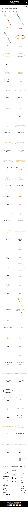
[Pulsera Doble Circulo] (7, 280)
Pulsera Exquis (7, 150)
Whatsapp (5, 472)
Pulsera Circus (7, 79)
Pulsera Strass (20, 327)
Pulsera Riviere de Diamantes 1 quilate (20, 310)
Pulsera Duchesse (8, 115)
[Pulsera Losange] (7, 174)
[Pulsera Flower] (7, 209)
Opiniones (22, 478)
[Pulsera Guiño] (7, 262)
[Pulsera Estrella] (20, 103)
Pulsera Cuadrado (8, 362)
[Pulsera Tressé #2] (7, 156)
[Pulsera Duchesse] (7, 103)
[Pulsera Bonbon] (20, 68)
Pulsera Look (8, 345)
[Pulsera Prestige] (20, 209)
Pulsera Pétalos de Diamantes (20, 45)
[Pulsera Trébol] (20, 368)
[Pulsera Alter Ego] (20, 422)
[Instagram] (12, 481)
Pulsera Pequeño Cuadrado (20, 239)
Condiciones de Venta (22, 491)
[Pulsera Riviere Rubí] (7, 14)
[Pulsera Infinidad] (20, 386)
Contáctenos (5, 476)
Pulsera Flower (7, 220)
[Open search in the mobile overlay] (14, 6)
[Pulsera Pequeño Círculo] (7, 244)
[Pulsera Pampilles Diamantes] (20, 262)
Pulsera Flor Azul (20, 292)
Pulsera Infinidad (20, 397)
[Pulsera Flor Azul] (20, 280)
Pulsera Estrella (20, 115)
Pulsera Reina (20, 97)
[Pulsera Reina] (20, 86)
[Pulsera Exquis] (7, 138)
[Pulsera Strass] (20, 316)
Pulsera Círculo (20, 345)
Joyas (7, 11)
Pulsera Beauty (7, 203)
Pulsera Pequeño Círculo (8, 257)
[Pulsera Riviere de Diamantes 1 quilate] (20, 298)
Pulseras (10, 11)
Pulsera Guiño (8, 274)
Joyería (3, 11)
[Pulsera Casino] (20, 121)
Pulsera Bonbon (20, 79)
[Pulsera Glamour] (20, 351)
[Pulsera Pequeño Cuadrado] (20, 226)
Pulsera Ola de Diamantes (7, 62)
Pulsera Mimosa (20, 451)
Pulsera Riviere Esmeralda (20, 27)
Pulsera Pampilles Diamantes (20, 275)
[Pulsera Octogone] (7, 316)
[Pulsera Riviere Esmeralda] (20, 14)
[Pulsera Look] (7, 333)
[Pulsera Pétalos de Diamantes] (20, 32)
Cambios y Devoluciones (5, 493)
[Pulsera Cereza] (7, 86)
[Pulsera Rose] (7, 368)
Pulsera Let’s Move (20, 61)
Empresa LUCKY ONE (22, 473)
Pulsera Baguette (8, 238)
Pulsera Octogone (8, 327)
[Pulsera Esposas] (20, 244)
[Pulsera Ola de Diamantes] (7, 50)
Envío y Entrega (5, 489)
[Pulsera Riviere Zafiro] (7, 32)
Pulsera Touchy (7, 451)
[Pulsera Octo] (20, 404)
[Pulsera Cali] (7, 404)
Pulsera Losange (7, 185)
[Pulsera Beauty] (7, 191)
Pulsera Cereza (7, 97)
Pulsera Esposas (20, 256)
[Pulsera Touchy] (7, 439)
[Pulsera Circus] (7, 68)
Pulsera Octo (20, 415)
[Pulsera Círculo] (20, 333)
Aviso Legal (22, 487)
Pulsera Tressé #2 (8, 167)
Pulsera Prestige (20, 220)
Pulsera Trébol (20, 380)
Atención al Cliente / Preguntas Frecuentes (5, 482)
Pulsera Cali (7, 415)
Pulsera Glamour (20, 362)
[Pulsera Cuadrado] (7, 351)
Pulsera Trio (7, 433)
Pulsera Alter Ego (20, 433)
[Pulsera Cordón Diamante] (7, 386)
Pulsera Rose (8, 380)
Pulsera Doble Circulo (8, 292)
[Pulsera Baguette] (7, 226)
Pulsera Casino (20, 132)
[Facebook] (12, 478)
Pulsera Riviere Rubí (7, 26)
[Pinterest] (16, 481)
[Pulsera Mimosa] (20, 439)
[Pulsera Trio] (7, 422)
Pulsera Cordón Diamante (7, 398)
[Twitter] (16, 478)
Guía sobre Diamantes (22, 482)
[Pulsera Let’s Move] (20, 50)
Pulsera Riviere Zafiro (8, 44)
